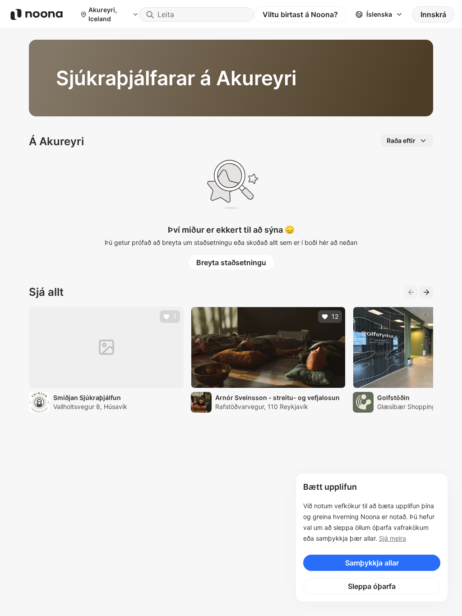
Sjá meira (392, 538)
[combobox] (196, 14)
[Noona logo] (36, 14)
